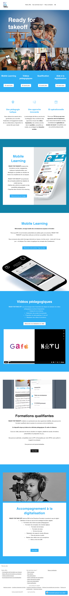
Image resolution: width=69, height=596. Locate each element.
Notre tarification (31, 583)
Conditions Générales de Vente (19, 587)
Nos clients (30, 574)
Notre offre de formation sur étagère (11, 574)
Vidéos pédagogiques (8, 575)
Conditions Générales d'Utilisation (33, 587)
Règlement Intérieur (37, 589)
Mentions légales (7, 587)
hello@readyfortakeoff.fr (17, 592)
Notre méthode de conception (35, 577)
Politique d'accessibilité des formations (50, 587)
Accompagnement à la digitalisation (11, 577)
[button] (28, 5)
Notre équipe (30, 572)
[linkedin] (55, 4)
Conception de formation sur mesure (12, 572)
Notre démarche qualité (33, 579)
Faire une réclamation (33, 581)
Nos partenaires (31, 575)
